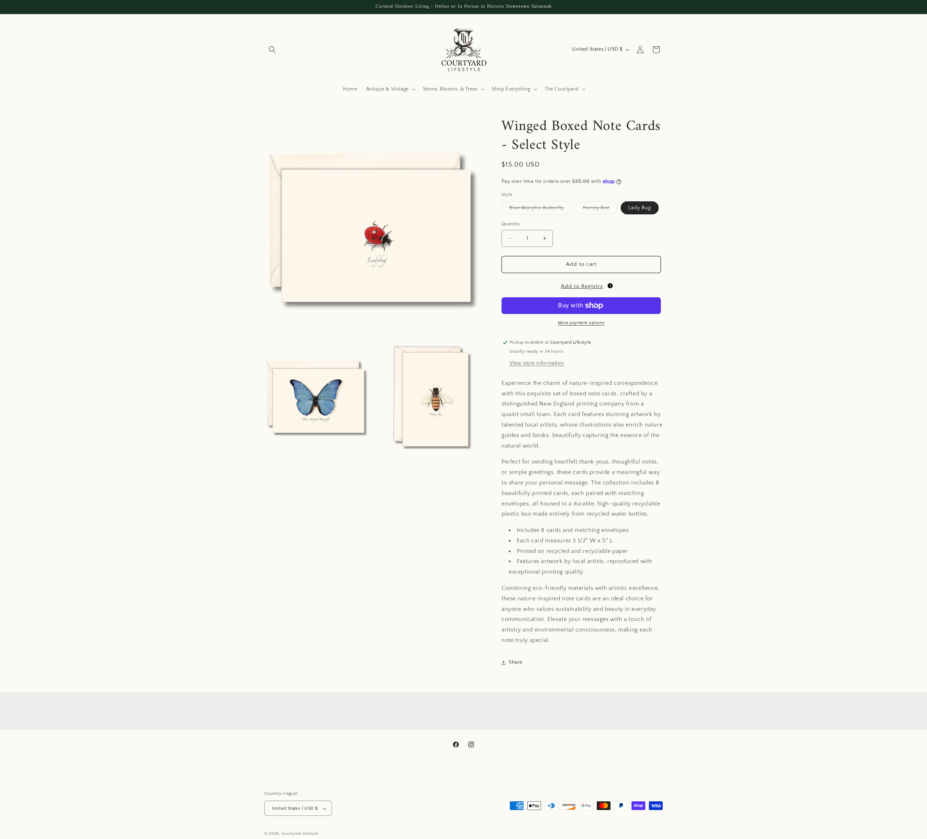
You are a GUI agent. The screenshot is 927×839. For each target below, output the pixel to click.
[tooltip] (610, 285)
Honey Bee (600, 209)
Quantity (511, 223)
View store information (536, 363)
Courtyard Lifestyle (300, 834)
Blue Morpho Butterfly (540, 209)
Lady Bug (639, 208)
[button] (272, 50)
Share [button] (516, 662)
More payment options (581, 322)
